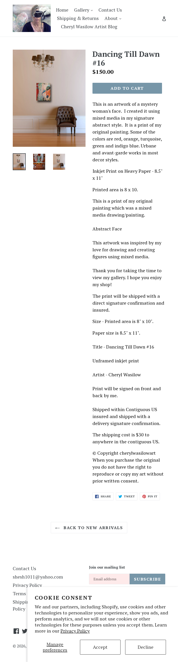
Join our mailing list (107, 567)
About (114, 18)
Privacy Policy (75, 631)
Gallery (84, 9)
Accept (100, 647)
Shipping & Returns (78, 18)
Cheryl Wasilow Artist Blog (89, 26)
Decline (145, 647)
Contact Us (110, 10)
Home (62, 10)
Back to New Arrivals (92, 527)
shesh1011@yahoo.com (38, 577)
